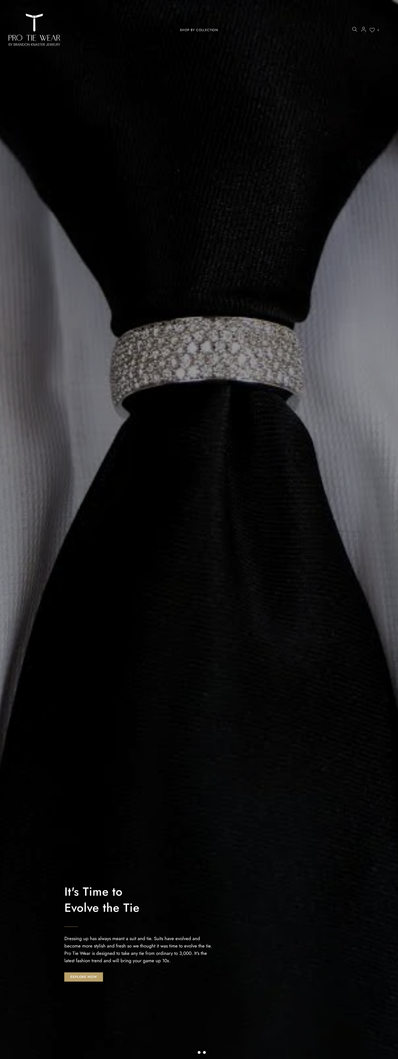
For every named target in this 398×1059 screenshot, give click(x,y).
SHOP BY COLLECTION (199, 30)
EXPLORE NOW (83, 976)
